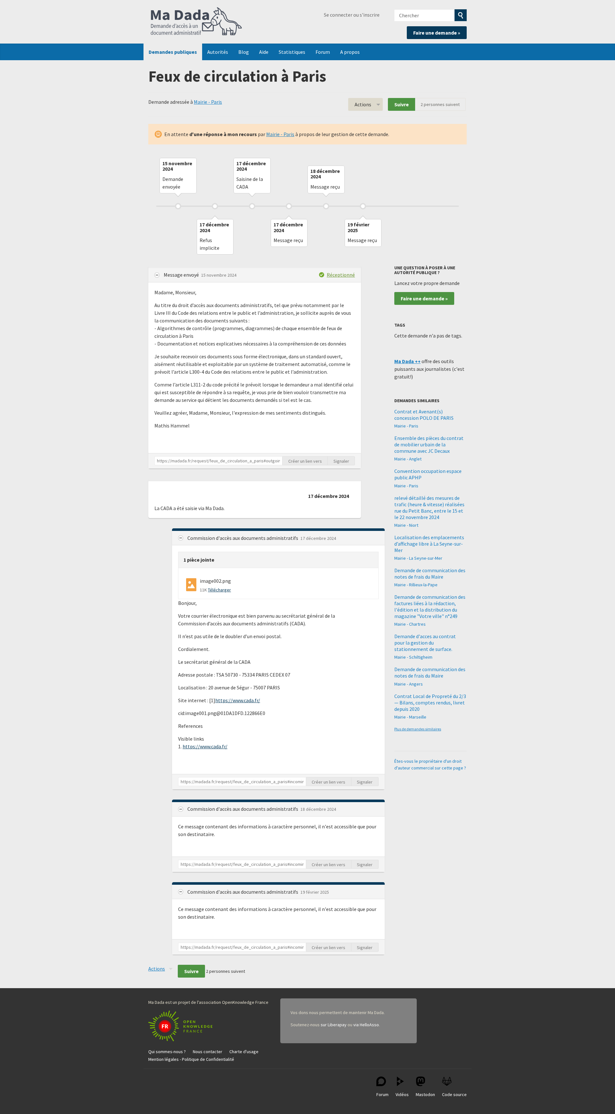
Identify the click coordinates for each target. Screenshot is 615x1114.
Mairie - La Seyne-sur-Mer (418, 558)
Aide (263, 52)
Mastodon (425, 1094)
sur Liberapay (334, 1025)
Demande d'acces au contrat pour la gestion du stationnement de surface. (425, 642)
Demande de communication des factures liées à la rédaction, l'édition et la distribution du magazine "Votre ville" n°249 (429, 606)
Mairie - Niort (406, 525)
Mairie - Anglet (408, 459)
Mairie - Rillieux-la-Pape (416, 585)
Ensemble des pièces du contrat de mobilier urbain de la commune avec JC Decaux (428, 444)
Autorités (217, 52)
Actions (363, 104)
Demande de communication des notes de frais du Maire (429, 573)
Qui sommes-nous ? (167, 1051)
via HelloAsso (366, 1025)
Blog (243, 52)
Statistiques (292, 52)
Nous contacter (207, 1051)
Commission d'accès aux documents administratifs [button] (243, 538)
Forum (323, 52)
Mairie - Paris (208, 102)
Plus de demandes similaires (417, 729)
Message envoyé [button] (182, 275)
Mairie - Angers (408, 684)
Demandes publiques (173, 52)
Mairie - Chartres (410, 624)
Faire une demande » (436, 32)
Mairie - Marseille (410, 717)
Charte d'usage (243, 1051)
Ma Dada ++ (407, 361)
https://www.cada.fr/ (237, 700)
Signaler (341, 461)
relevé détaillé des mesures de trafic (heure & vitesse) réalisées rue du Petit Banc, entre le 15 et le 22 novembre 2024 (429, 507)
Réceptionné (341, 275)
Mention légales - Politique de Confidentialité (191, 1059)
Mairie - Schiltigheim (413, 657)
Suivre (401, 104)
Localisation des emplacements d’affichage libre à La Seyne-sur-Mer (429, 543)
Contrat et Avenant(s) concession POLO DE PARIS (424, 414)
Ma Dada (196, 22)
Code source (454, 1094)
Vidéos (402, 1094)
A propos (350, 52)
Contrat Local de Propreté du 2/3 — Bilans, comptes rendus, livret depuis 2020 (430, 702)
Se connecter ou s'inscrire (352, 15)
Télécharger (219, 590)
